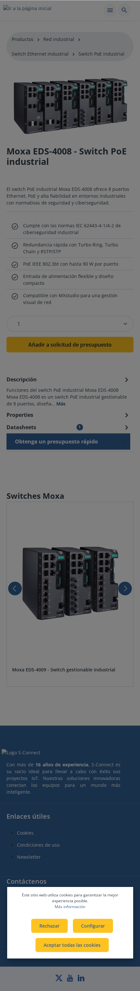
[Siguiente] (125, 588)
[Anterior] (15, 588)
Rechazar (49, 926)
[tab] (68, 391)
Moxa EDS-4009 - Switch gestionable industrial (63, 670)
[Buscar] (124, 10)
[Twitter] (59, 980)
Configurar (93, 926)
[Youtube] (70, 980)
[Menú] (110, 10)
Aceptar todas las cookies (72, 945)
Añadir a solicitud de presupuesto (70, 344)
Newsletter (29, 857)
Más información (70, 906)
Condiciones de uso (38, 845)
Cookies (25, 833)
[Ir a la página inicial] (27, 11)
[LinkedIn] (81, 980)
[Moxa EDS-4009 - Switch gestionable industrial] (70, 584)
